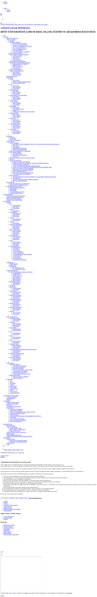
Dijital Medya (7, 437)
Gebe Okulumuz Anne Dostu (20, 372)
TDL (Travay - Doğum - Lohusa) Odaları (23, 369)
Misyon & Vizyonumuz (12, 38)
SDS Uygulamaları (14, 175)
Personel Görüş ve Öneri (16, 428)
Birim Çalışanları (17, 87)
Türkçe (5, 1)
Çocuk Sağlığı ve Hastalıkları (20, 259)
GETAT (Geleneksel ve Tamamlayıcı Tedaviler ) (21, 272)
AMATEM (12, 285)
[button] (6, 8)
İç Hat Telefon (16, 88)
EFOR (11, 335)
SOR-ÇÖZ (15, 156)
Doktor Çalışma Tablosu (12, 403)
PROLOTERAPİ (17, 278)
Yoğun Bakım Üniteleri (15, 299)
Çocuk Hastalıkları (14, 246)
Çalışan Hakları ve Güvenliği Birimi (18, 95)
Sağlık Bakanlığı (8, 510)
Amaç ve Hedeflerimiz (15, 140)
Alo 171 (6, 501)
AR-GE (11, 79)
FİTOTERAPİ (16, 277)
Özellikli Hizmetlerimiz (12, 270)
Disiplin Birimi (13, 100)
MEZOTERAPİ (17, 280)
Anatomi (12, 221)
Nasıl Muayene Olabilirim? (16, 409)
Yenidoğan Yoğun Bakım (16, 307)
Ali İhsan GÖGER (17, 56)
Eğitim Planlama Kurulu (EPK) (14, 186)
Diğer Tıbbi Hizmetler (12, 316)
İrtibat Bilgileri (13, 189)
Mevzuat (12, 159)
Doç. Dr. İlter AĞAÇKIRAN (20, 43)
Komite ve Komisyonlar (15, 160)
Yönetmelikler (13, 190)
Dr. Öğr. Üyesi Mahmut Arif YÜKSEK (22, 46)
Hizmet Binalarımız (8, 194)
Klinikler (9, 202)
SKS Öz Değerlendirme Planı (20, 149)
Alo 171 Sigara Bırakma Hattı (17, 418)
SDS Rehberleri (16, 178)
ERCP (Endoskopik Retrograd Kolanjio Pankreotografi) (23, 349)
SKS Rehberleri (16, 147)
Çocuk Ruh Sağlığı (17, 258)
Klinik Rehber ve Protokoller (20, 148)
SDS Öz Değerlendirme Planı (20, 181)
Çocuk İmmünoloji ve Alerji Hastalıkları (22, 254)
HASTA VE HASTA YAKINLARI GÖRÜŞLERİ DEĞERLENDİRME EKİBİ (32, 167)
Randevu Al (9, 405)
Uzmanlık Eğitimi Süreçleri (16, 193)
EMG (11, 340)
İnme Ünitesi (13, 287)
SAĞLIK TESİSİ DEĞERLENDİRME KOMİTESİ (25, 179)
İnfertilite (12, 311)
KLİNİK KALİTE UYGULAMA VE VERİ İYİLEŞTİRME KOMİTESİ (30, 163)
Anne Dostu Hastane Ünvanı (20, 365)
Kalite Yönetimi (10, 141)
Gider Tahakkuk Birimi (15, 123)
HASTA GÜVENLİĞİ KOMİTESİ (21, 162)
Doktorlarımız (16, 208)
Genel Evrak (13, 118)
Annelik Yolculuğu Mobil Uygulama (21, 374)
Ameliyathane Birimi (15, 318)
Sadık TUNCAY (17, 73)
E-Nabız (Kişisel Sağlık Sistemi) (17, 413)
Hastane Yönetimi (11, 39)
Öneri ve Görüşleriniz (12, 427)
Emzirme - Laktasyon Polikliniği (20, 376)
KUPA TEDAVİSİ (17, 276)
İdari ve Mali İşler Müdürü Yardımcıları (19, 54)
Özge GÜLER (16, 68)
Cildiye (11, 240)
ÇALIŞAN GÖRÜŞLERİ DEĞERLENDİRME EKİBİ (26, 166)
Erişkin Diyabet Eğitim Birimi (17, 353)
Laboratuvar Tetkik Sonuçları (14, 406)
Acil (11, 204)
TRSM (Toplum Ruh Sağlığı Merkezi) (16, 196)
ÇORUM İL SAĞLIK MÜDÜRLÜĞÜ (15, 28)
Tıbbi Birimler (7, 201)
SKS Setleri (15, 145)
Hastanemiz (9, 136)
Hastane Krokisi (10, 433)
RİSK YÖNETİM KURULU (20, 171)
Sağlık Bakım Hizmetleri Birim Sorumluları (20, 62)
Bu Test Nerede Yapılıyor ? (16, 421)
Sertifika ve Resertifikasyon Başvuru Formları (24, 111)
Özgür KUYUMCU (18, 66)
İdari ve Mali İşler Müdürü (16, 53)
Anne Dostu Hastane (15, 364)
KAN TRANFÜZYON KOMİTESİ (21, 174)
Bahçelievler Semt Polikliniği (14, 198)
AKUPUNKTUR (17, 273)
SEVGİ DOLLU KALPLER (20, 155)
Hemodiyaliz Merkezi (15, 281)
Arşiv (11, 84)
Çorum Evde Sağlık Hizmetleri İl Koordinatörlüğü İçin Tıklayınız (25, 416)
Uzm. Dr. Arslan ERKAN (19, 47)
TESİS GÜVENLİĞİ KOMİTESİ (21, 164)
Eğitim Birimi (13, 106)
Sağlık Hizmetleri (11, 398)
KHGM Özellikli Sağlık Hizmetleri (12, 509)
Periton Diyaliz (13, 291)
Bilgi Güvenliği (10, 182)
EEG (11, 331)
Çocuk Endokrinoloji (18, 251)
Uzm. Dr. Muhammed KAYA (20, 49)
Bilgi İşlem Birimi (14, 90)
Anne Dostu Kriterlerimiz (19, 367)
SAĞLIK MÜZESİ (17, 153)
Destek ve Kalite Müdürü (16, 69)
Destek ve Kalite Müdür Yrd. (17, 70)
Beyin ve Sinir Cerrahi (15, 229)
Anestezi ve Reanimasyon (16, 224)
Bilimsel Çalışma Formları (19, 83)
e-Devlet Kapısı (7, 506)
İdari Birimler (10, 77)
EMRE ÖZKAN (17, 65)
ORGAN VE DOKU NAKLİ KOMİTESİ (23, 168)
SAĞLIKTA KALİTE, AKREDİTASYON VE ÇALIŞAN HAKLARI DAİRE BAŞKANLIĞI (36, 144)
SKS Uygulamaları (14, 143)
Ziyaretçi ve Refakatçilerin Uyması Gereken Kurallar (22, 412)
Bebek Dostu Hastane (15, 375)
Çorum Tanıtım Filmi (12, 397)
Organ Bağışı (13, 417)
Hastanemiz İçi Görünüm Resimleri (18, 440)
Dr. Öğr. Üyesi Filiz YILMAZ (20, 45)
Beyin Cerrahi (13, 387)
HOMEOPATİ (16, 274)
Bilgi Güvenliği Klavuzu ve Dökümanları (20, 183)
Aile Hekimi (13, 383)
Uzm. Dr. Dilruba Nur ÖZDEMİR (21, 51)
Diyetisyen (12, 322)
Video (8, 444)
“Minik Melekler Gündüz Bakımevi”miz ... (14, 449)
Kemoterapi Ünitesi (14, 303)
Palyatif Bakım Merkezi (15, 295)
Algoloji (12, 217)
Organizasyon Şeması (12, 76)
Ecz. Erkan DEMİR (17, 50)
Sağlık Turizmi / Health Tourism (11, 395)
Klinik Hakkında (17, 205)
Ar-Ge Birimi (16, 80)
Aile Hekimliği (13, 212)
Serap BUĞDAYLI (17, 60)
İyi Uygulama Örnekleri (15, 152)
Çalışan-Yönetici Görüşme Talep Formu (16, 432)
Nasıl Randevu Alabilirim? (16, 410)
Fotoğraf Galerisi (11, 439)
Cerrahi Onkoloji (14, 235)
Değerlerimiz (13, 138)
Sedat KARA (16, 58)
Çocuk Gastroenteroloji (18, 253)
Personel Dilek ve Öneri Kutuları (17, 429)
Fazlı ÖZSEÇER (17, 75)
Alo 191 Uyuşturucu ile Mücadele (18, 420)
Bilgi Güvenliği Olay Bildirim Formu (19, 185)
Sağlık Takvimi (10, 443)
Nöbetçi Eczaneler (14, 414)
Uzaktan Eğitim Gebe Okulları (20, 371)
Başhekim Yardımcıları (15, 42)
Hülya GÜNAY (16, 57)
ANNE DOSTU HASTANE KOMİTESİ (23, 170)
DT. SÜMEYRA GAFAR (19, 269)
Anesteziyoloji (13, 386)
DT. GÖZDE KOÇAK (18, 268)
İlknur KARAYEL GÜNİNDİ (20, 64)
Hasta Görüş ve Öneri (15, 431)
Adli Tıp (12, 209)
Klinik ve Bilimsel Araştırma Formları (22, 81)
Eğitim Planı (16, 110)
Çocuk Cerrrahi (16, 250)
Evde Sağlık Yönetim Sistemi (11, 505)
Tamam (2, 595)
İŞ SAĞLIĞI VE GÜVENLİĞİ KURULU (23, 172)
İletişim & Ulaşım (8, 424)
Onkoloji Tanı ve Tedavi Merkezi (15, 200)
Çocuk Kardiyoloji (17, 255)
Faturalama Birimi (14, 113)
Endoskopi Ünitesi (14, 344)
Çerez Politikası (68, 593)
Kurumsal (6, 37)
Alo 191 (6, 504)
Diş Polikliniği (10, 262)
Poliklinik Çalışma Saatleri (13, 402)
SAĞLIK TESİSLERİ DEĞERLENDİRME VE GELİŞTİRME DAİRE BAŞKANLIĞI (34, 176)
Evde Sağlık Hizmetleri (15, 357)
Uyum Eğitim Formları (18, 109)
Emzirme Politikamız (18, 378)
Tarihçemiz (12, 137)
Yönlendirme (7, 401)
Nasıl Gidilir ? (16, 85)
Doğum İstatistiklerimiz (18, 368)
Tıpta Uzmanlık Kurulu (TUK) (17, 191)
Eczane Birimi (13, 327)
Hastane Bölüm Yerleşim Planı (14, 435)
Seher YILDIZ (16, 72)
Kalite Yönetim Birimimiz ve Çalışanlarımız (20, 151)
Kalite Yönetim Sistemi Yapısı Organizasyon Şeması (22, 157)
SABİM (6, 502)
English (5, 3)
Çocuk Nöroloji (16, 257)
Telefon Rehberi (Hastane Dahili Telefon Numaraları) (19, 436)
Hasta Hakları (13, 129)
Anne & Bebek (10, 363)
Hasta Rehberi (10, 407)
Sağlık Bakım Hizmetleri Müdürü (18, 61)
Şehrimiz (9, 399)
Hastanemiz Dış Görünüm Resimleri (18, 441)
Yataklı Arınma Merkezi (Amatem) (15, 197)
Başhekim (12, 41)
